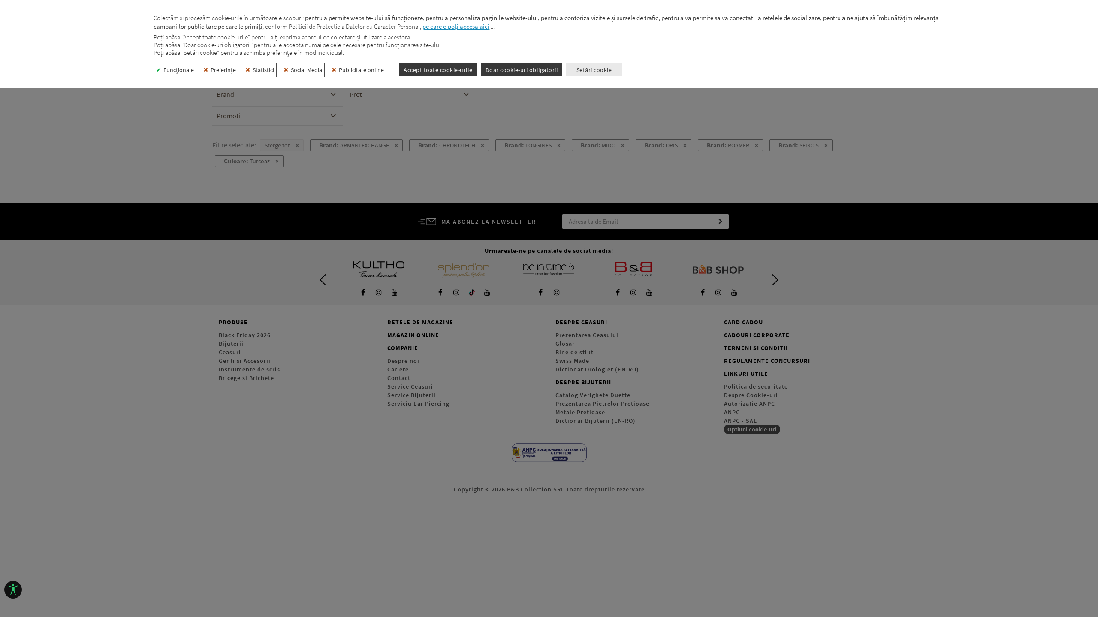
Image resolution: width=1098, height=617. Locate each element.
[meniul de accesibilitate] (13, 590)
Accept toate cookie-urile (438, 70)
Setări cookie (594, 70)
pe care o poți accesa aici (455, 26)
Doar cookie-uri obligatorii (522, 70)
